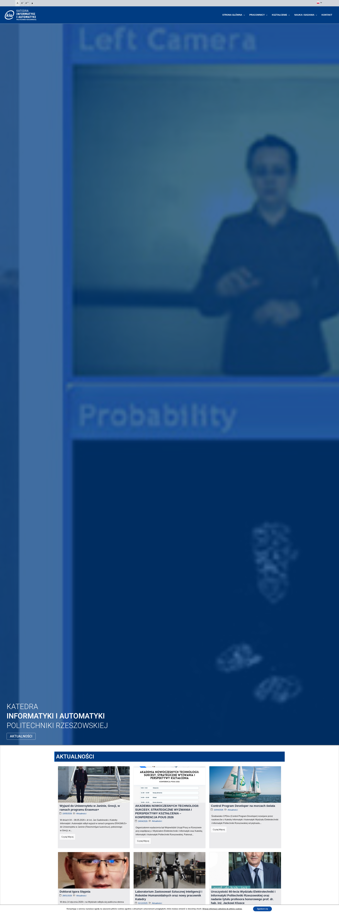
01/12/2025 (143, 903)
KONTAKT (327, 15)
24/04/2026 (143, 821)
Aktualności (81, 813)
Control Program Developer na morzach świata (243, 805)
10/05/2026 (67, 813)
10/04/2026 (218, 810)
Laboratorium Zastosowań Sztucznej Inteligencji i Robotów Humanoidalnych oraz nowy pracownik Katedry (168, 895)
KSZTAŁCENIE (279, 15)
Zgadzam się (262, 909)
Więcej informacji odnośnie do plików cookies (222, 909)
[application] (243, 15)
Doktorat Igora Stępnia (75, 891)
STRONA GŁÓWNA (232, 15)
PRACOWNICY (257, 15)
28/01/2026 (67, 896)
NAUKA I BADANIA (304, 15)
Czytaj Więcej (67, 837)
